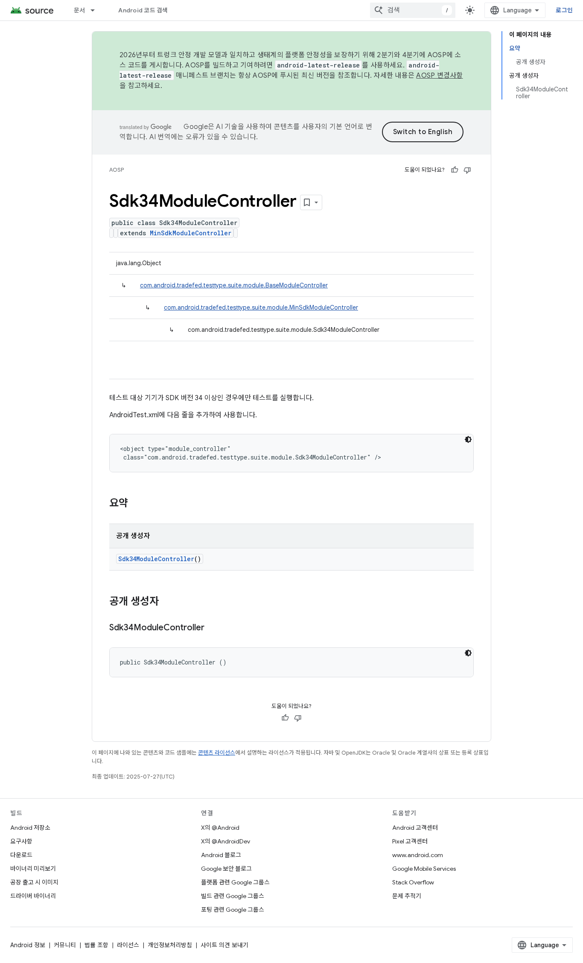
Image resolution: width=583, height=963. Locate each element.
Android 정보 (27, 945)
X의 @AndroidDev (225, 841)
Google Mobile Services (424, 868)
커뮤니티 (65, 945)
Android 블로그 (221, 855)
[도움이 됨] (454, 170)
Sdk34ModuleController (156, 559)
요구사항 (21, 841)
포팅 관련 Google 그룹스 (232, 909)
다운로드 (21, 855)
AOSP (116, 169)
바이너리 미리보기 (33, 868)
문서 (79, 10)
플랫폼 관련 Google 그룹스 (235, 882)
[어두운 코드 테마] (468, 439)
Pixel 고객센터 (410, 841)
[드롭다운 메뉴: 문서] (96, 10)
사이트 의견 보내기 (224, 945)
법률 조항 (96, 945)
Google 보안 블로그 (226, 868)
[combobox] (412, 10)
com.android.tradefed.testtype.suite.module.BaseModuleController (234, 285)
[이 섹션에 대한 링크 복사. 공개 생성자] (167, 602)
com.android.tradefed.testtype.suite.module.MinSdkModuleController (261, 307)
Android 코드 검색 (143, 10)
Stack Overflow (413, 882)
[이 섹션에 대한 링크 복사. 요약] (136, 504)
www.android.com (417, 855)
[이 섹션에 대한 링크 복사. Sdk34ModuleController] (213, 628)
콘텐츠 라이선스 (216, 752)
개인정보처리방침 (170, 945)
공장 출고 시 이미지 (34, 882)
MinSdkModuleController (190, 233)
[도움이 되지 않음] (467, 170)
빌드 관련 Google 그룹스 (232, 896)
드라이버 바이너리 (33, 896)
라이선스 (128, 945)
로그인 (564, 10)
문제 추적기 (406, 896)
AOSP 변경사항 (439, 75)
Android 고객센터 (415, 827)
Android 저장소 (30, 827)
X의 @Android (220, 827)
